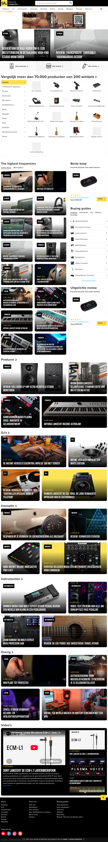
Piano (4, 123)
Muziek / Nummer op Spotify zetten (70, 817)
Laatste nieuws (6, 168)
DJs (2, 807)
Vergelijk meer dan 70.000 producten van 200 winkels (47, 77)
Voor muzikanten (63, 807)
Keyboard (5, 127)
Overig (60, 9)
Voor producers (62, 805)
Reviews (44, 9)
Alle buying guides (89, 281)
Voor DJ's (60, 810)
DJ (13, 9)
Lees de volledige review (79, 197)
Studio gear (6, 96)
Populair (5, 82)
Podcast (79, 9)
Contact (32, 817)
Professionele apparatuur (11, 87)
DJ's (91, 212)
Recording (73, 215)
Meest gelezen (18, 168)
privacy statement (76, 839)
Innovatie (34, 9)
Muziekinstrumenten (9, 132)
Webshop (69, 9)
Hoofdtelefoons (8, 105)
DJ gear (5, 91)
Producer (6, 9)
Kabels (4, 136)
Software (98, 212)
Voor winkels (33, 810)
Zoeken (71, 3)
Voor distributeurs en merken (39, 812)
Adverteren (33, 807)
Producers (73, 212)
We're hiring (33, 815)
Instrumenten (22, 9)
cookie (65, 839)
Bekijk (100, 199)
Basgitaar (5, 114)
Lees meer (7, 786)
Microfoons (6, 100)
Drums (4, 118)
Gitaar (4, 109)
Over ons (88, 9)
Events (52, 9)
